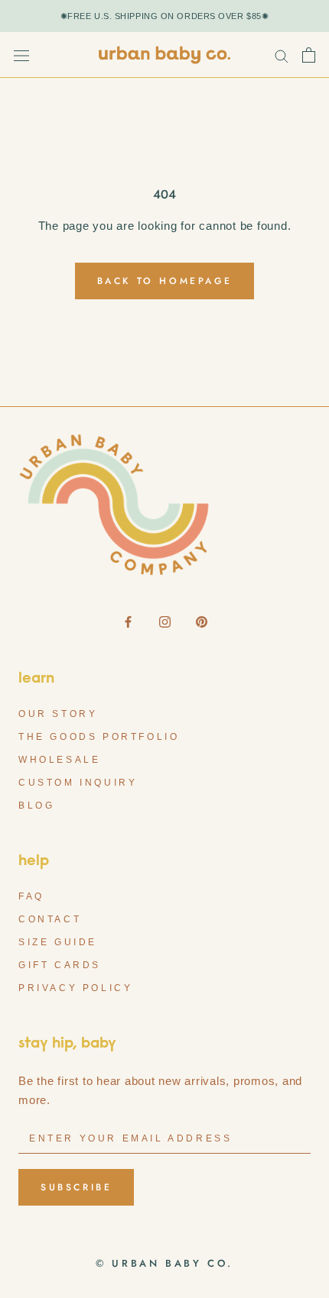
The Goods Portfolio (98, 736)
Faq (31, 896)
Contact (49, 919)
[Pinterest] (201, 621)
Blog (36, 805)
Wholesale (59, 759)
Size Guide (57, 942)
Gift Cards (59, 965)
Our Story (57, 714)
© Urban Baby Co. (164, 1263)
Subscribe (76, 1187)
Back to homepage (165, 281)
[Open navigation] (21, 55)
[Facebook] (128, 621)
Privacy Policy (75, 988)
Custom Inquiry (77, 782)
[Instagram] (165, 621)
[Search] (281, 55)
